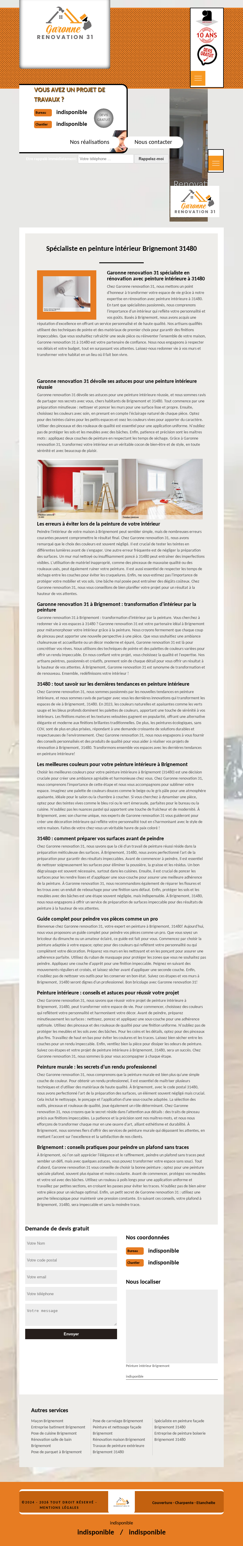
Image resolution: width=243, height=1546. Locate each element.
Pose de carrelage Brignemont (118, 1421)
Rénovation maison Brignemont (119, 1440)
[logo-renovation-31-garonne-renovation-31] (121, 1502)
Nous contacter (153, 142)
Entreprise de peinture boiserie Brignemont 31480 (180, 1436)
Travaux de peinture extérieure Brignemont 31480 (118, 1449)
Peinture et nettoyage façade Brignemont (117, 1430)
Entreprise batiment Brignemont (58, 1427)
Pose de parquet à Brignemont (56, 1452)
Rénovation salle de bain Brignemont (51, 1443)
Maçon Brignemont (47, 1421)
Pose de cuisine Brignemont (54, 1433)
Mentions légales (59, 1508)
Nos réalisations (89, 142)
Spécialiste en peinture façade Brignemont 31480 (179, 1424)
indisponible (163, 1251)
